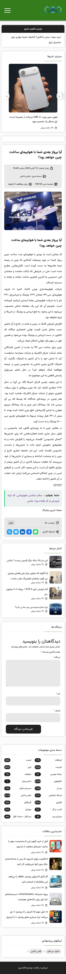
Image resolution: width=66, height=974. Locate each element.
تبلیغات (18, 774)
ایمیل (57, 710)
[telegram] (16, 532)
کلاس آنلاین (36, 951)
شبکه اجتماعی (49, 795)
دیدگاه (56, 657)
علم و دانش (25, 176)
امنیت (18, 760)
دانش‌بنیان (19, 781)
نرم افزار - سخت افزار (18, 816)
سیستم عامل (18, 788)
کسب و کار (49, 809)
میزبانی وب (49, 816)
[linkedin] (22, 532)
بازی (18, 767)
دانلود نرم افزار (53, 951)
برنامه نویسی (49, 774)
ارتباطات (49, 760)
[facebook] (29, 532)
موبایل (18, 809)
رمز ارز (48, 788)
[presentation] (59, 96)
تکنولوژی (48, 781)
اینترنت (48, 767)
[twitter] (9, 532)
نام (58, 694)
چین (11, 523)
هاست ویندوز (33, 968)
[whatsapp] (35, 532)
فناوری (48, 802)
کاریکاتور (18, 802)
